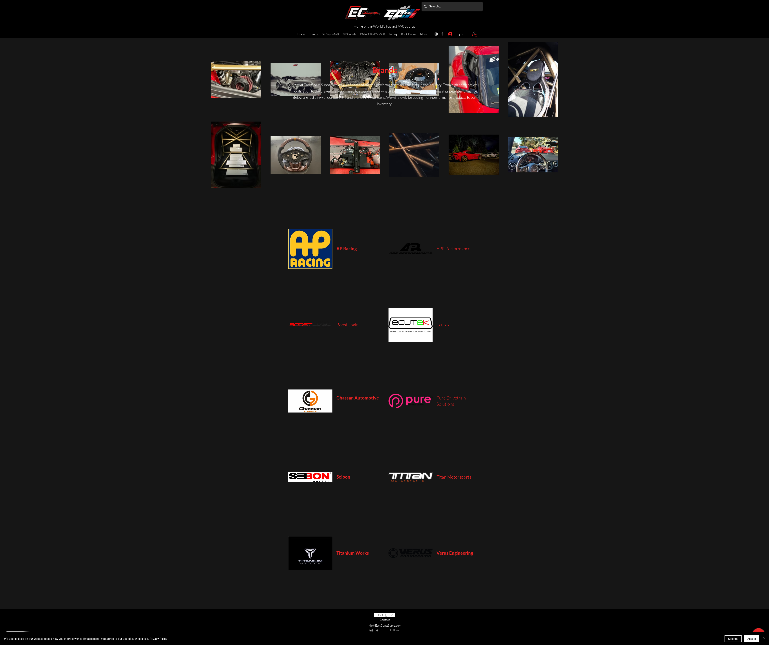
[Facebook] (442, 34)
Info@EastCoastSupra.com (384, 625)
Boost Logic (347, 324)
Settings (733, 639)
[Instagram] (436, 34)
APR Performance (453, 248)
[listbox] (384, 615)
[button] (474, 34)
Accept (751, 639)
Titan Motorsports (454, 477)
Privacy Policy (158, 639)
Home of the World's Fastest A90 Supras (384, 26)
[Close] (764, 638)
